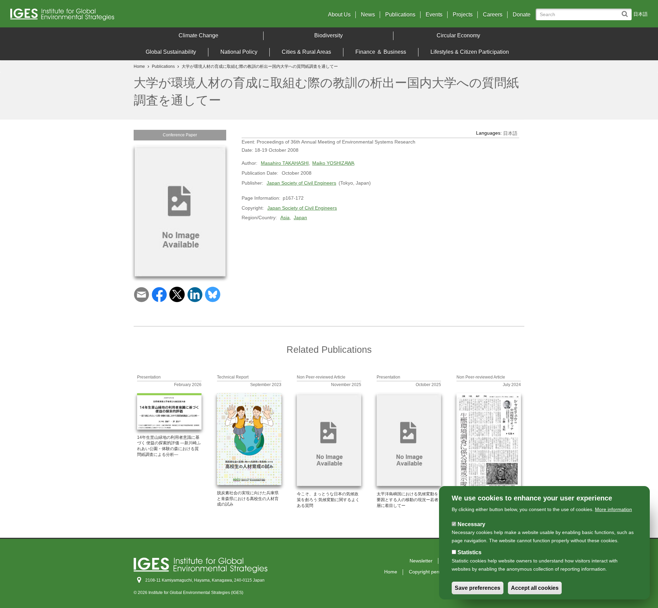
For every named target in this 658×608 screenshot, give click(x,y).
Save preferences (477, 588)
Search (626, 10)
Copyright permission (432, 571)
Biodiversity (328, 35)
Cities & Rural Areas (306, 52)
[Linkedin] (195, 294)
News (368, 14)
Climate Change (198, 35)
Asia (285, 217)
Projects (463, 14)
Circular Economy (458, 35)
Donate (522, 14)
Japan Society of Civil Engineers (301, 183)
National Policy (238, 52)
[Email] (141, 294)
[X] (177, 294)
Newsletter (421, 560)
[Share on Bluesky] (212, 294)
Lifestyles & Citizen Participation (469, 52)
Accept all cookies (535, 588)
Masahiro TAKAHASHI (285, 163)
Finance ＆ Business (380, 52)
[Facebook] (159, 294)
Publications (400, 14)
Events (434, 14)
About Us (339, 14)
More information (613, 509)
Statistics (470, 552)
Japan (300, 217)
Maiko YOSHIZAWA (333, 163)
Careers (492, 14)
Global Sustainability (171, 52)
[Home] (88, 16)
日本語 (640, 14)
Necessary (471, 524)
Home (139, 66)
